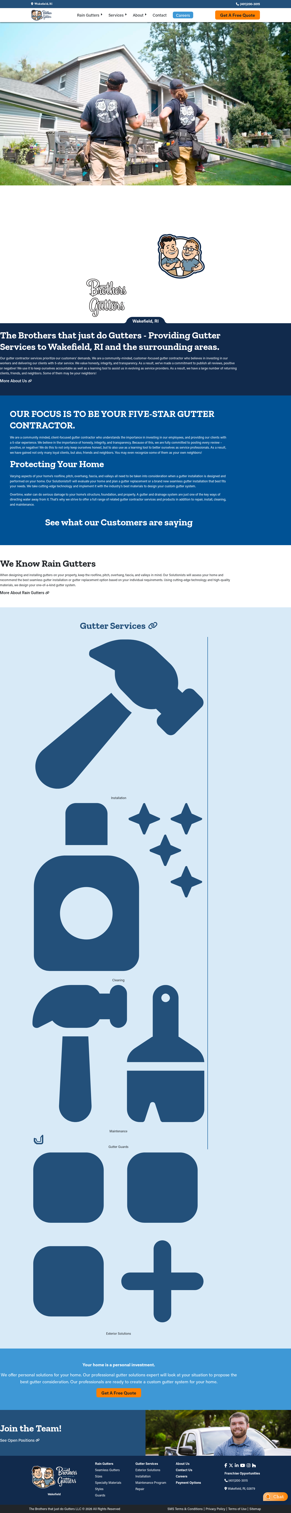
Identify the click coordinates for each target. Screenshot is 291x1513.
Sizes (98, 1476)
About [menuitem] (138, 15)
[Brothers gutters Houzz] (254, 1465)
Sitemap (255, 1509)
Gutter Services (146, 1464)
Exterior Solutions (147, 1470)
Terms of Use (237, 1509)
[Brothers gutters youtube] (242, 1465)
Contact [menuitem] (160, 15)
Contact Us (184, 1470)
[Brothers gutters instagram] (248, 1465)
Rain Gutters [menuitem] (88, 15)
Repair (139, 1489)
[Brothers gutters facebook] (225, 1465)
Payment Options (188, 1482)
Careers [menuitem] (183, 15)
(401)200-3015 (250, 4)
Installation (143, 1476)
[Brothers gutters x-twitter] (231, 1465)
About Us (182, 1464)
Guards (100, 1495)
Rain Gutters (104, 1464)
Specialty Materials (108, 1482)
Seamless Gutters (107, 1470)
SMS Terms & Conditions (185, 1509)
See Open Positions (17, 1440)
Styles (99, 1489)
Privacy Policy (215, 1509)
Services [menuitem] (116, 15)
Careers (181, 1476)
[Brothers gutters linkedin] (237, 1465)
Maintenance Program (150, 1482)
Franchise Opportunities (242, 1473)
